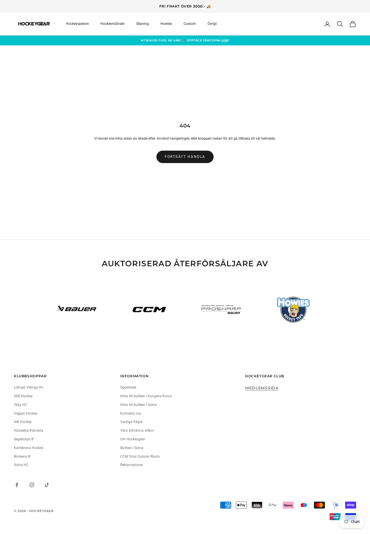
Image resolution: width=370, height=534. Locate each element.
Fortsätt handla (185, 157)
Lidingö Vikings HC (29, 387)
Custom (190, 24)
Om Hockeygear (132, 439)
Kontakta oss (130, 413)
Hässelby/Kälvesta (28, 430)
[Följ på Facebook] (17, 485)
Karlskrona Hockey (28, 448)
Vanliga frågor (131, 422)
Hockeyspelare (77, 24)
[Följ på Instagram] (32, 485)
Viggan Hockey (26, 413)
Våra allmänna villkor (137, 430)
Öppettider (128, 387)
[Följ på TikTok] (47, 485)
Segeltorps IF (24, 439)
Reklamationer (131, 465)
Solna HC (21, 465)
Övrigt (212, 24)
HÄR (224, 40)
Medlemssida (262, 388)
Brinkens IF (22, 456)
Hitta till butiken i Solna (138, 405)
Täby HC (20, 405)
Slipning (142, 24)
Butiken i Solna (131, 448)
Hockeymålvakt (112, 24)
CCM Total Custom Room (140, 456)
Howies (166, 24)
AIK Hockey (23, 422)
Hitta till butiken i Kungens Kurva (146, 396)
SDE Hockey (23, 396)
